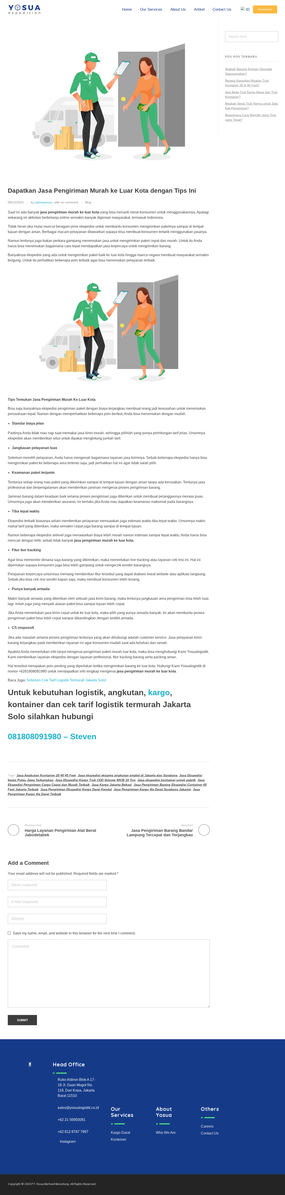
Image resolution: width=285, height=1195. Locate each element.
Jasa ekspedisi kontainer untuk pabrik (166, 780)
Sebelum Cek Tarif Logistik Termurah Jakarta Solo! (66, 680)
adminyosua (43, 202)
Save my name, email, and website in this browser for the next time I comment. (74, 933)
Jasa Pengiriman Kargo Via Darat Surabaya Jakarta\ (152, 789)
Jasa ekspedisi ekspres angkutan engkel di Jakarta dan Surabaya (127, 775)
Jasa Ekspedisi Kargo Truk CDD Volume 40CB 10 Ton (95, 780)
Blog (88, 202)
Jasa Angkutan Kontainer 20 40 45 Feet (46, 775)
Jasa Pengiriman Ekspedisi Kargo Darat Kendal (76, 789)
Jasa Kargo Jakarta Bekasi (112, 784)
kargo (159, 692)
